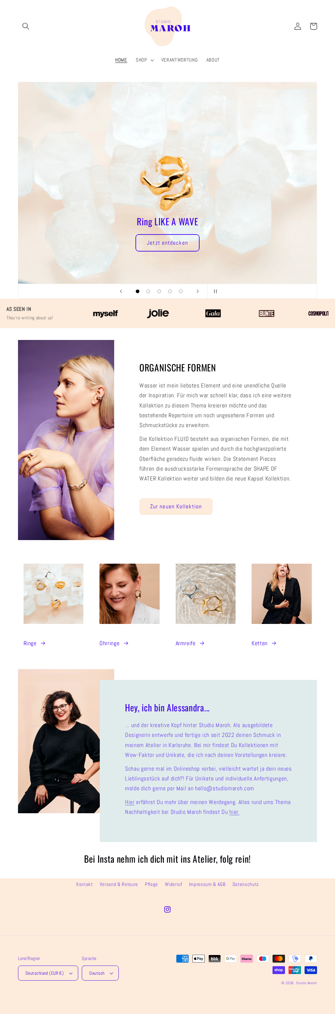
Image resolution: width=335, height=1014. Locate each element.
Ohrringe (109, 643)
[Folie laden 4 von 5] (170, 291)
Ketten (260, 643)
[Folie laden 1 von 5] (137, 291)
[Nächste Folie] (197, 291)
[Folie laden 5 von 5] (180, 291)
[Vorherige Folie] (121, 291)
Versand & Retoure (119, 884)
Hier (130, 802)
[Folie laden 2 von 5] (148, 291)
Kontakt (84, 884)
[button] (26, 26)
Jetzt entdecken (117, 141)
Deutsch (96, 973)
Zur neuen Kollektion (176, 506)
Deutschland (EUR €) (45, 973)
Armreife (186, 643)
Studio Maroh (306, 983)
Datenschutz (246, 884)
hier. (234, 812)
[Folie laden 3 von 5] (159, 291)
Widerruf (173, 884)
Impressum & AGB (207, 884)
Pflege (151, 884)
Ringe (30, 643)
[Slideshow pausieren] (214, 291)
